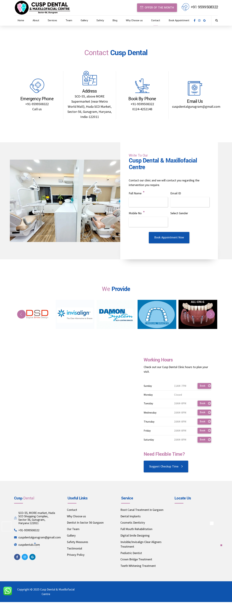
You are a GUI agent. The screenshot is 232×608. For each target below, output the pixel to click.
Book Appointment (179, 20)
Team (69, 20)
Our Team (73, 529)
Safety (100, 20)
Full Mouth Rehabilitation (136, 529)
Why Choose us (134, 20)
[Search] (216, 20)
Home (20, 20)
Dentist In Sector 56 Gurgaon (85, 522)
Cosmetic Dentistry (132, 522)
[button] (21, 314)
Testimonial (74, 548)
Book (202, 386)
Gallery (84, 20)
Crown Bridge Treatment (136, 559)
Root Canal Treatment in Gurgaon (141, 510)
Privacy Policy (75, 555)
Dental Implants (130, 516)
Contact (155, 20)
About (36, 20)
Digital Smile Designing (135, 535)
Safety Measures (77, 542)
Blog (114, 20)
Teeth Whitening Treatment (138, 566)
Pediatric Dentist (131, 553)
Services (52, 20)
